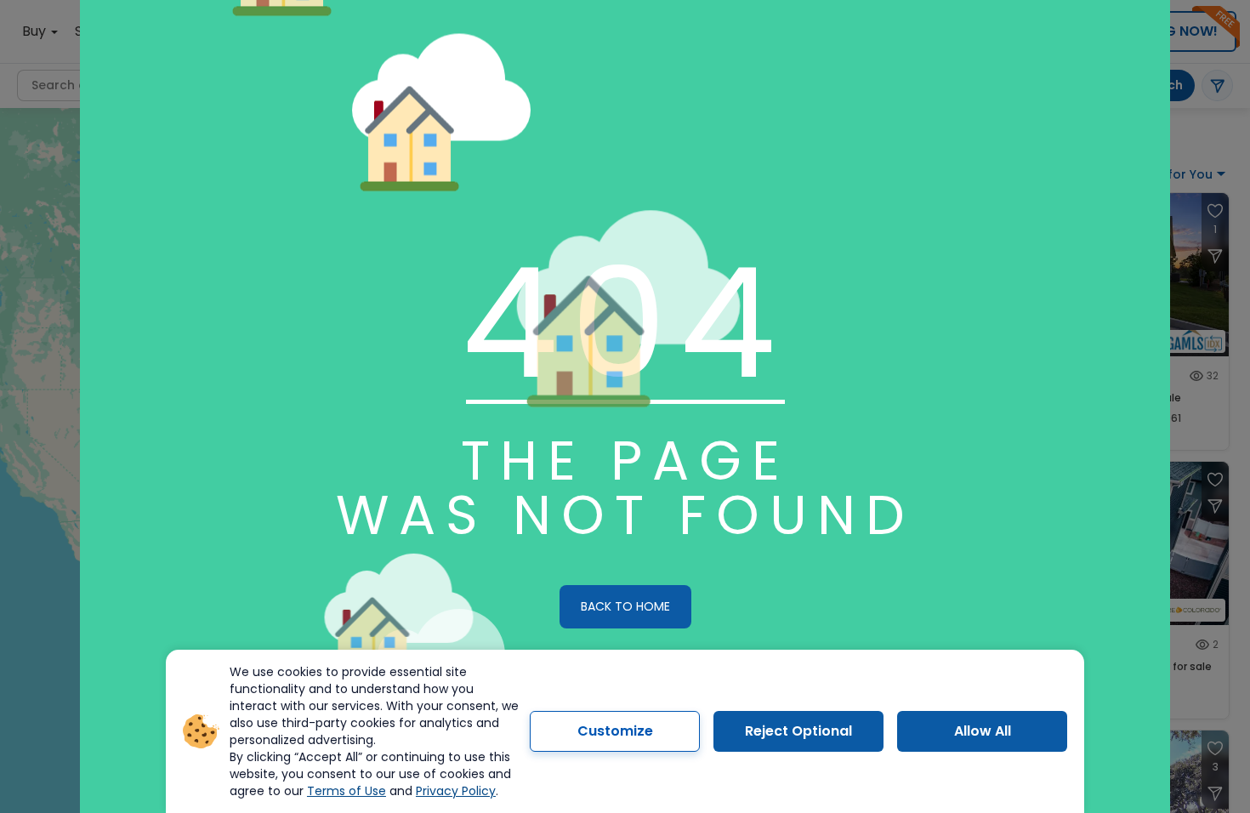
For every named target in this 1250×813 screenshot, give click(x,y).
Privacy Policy (456, 790)
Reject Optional (798, 731)
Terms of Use (346, 790)
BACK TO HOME (625, 606)
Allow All (982, 731)
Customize (615, 731)
